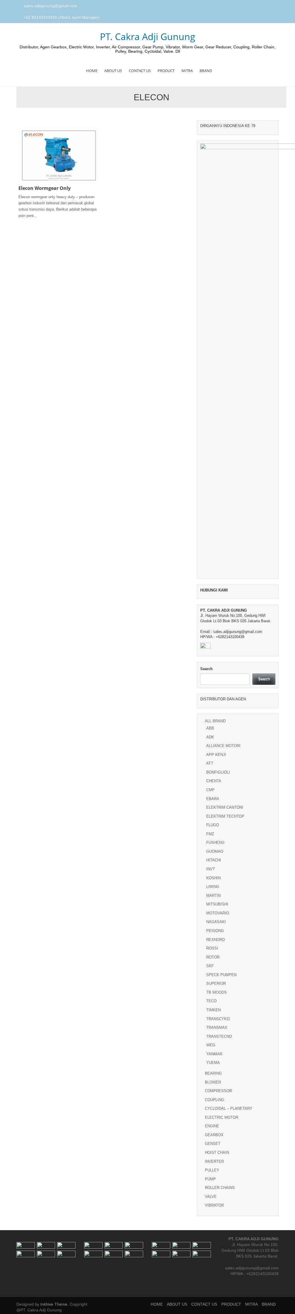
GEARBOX (214, 1135)
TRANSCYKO (218, 1019)
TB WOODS (216, 992)
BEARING (213, 1073)
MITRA (187, 70)
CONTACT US (140, 70)
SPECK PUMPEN (221, 975)
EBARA (212, 799)
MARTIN (213, 895)
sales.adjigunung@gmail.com (50, 5)
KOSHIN (213, 878)
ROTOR (213, 957)
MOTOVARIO (217, 913)
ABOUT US (113, 70)
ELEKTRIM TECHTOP (225, 816)
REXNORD (215, 939)
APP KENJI (216, 755)
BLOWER (213, 1082)
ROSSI (212, 948)
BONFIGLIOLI (218, 772)
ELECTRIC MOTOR (221, 1117)
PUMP (210, 1179)
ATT (209, 763)
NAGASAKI (216, 922)
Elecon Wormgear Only (44, 188)
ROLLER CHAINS (220, 1188)
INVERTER (214, 1161)
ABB (210, 728)
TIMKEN (213, 1010)
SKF (210, 966)
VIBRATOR (214, 1205)
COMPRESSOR (218, 1091)
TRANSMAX (216, 1027)
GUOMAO (214, 851)
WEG (210, 1045)
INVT (210, 869)
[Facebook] (263, 6)
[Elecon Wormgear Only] (58, 155)
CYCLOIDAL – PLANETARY (228, 1108)
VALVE (211, 1196)
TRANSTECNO (219, 1036)
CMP (210, 790)
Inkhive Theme (53, 1304)
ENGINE (212, 1126)
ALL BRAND (215, 721)
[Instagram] (270, 6)
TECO (211, 1001)
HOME (91, 70)
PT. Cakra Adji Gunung (147, 36)
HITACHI (213, 860)
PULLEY (212, 1170)
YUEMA (213, 1062)
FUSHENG (215, 842)
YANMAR (214, 1054)
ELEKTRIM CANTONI (224, 807)
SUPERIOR (216, 983)
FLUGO (212, 825)
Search (206, 669)
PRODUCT (166, 70)
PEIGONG (215, 931)
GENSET (212, 1143)
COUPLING (214, 1100)
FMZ (210, 834)
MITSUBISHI (217, 904)
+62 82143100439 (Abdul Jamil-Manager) (62, 17)
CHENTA (213, 781)
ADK (210, 737)
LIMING (212, 886)
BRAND (206, 70)
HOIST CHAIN (217, 1152)
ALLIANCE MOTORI (223, 746)
